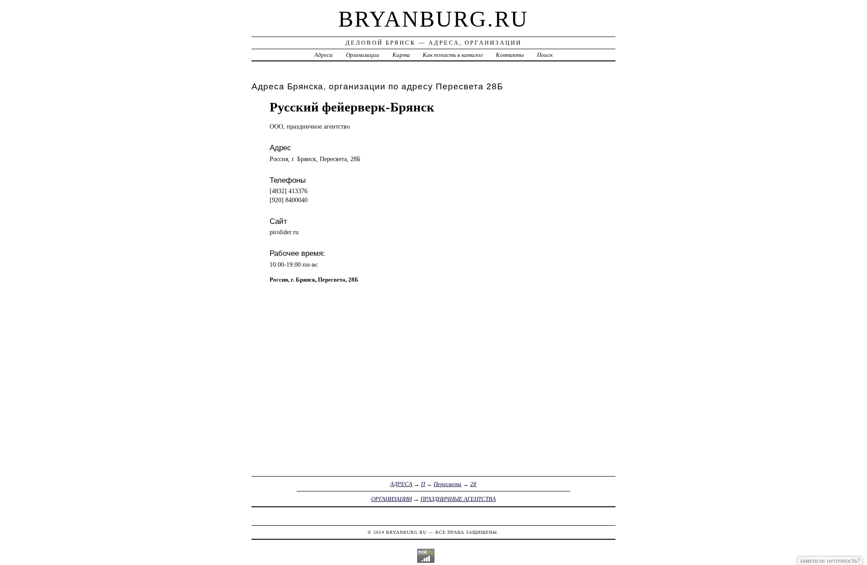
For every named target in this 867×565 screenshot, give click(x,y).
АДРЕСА (401, 484)
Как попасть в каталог (453, 54)
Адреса (323, 54)
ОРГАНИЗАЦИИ (391, 499)
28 (473, 484)
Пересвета (447, 484)
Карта (401, 54)
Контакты (510, 54)
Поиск (545, 54)
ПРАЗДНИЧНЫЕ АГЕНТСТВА (458, 499)
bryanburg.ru (433, 19)
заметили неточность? (830, 560)
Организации (362, 54)
